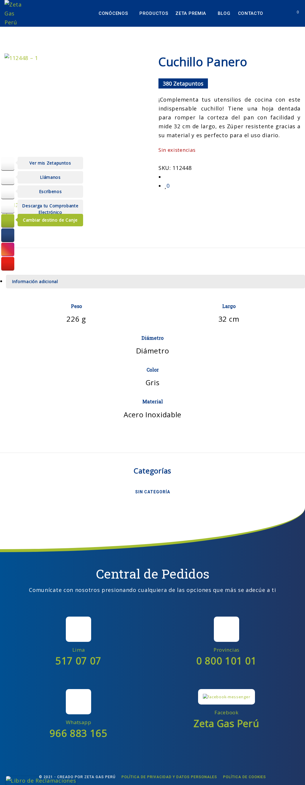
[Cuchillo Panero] (166, 176)
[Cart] (293, 13)
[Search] (282, 13)
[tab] (155, 281)
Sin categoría (152, 491)
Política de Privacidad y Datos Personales (169, 777)
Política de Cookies (244, 777)
